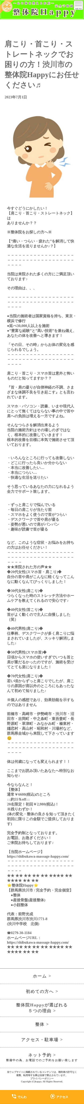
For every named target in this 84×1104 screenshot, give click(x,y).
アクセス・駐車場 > (42, 1039)
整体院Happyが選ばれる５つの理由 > (42, 1008)
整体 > (42, 1024)
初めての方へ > (42, 991)
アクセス (59, 1096)
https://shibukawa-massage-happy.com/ (38, 856)
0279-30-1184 (21, 933)
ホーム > (42, 976)
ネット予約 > (42, 1057)
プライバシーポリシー (42, 1078)
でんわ (19, 1096)
